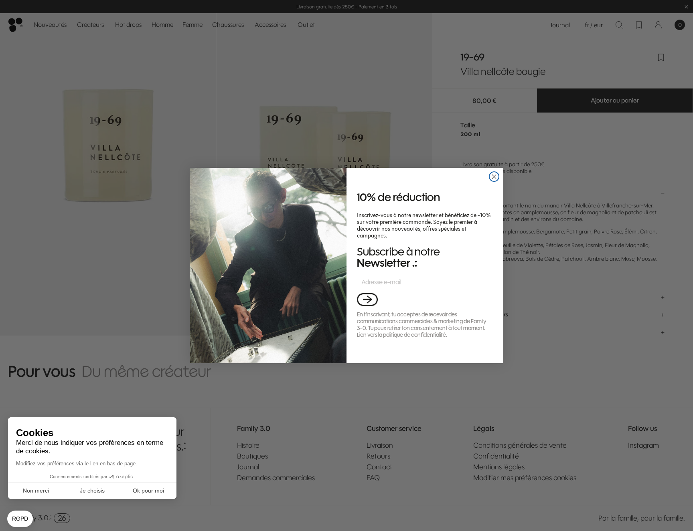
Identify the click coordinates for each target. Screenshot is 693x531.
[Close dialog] (494, 176)
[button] (367, 299)
